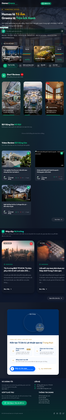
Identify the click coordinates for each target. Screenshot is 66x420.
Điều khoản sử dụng (44, 403)
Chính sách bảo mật (44, 401)
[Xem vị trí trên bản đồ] (20, 56)
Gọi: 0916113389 (46, 368)
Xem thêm (4, 389)
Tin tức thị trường (43, 399)
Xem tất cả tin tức (54, 298)
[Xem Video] (20, 60)
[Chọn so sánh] (4, 48)
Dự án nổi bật (42, 397)
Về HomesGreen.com (44, 396)
